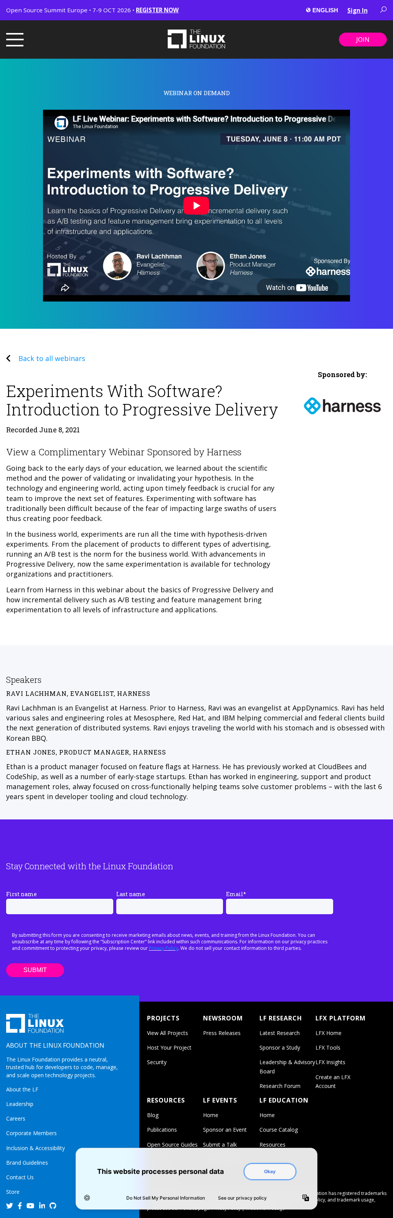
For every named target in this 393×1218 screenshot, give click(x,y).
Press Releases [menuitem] (222, 1033)
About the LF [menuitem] (22, 1089)
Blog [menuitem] (153, 1115)
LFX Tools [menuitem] (327, 1047)
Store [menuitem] (13, 1191)
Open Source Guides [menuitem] (172, 1144)
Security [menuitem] (157, 1062)
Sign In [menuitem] (357, 10)
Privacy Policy (163, 948)
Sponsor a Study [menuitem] (279, 1047)
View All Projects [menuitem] (167, 1033)
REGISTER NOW (157, 10)
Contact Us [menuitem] (20, 1177)
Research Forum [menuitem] (280, 1085)
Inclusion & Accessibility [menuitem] (35, 1148)
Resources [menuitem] (272, 1144)
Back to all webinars (51, 358)
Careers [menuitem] (15, 1118)
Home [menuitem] (210, 1115)
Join (363, 39)
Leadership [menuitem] (19, 1104)
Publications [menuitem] (162, 1129)
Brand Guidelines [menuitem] (27, 1162)
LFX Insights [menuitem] (330, 1062)
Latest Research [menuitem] (279, 1033)
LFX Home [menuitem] (328, 1033)
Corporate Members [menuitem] (31, 1133)
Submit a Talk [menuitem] (220, 1144)
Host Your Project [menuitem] (169, 1047)
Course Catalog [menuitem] (278, 1129)
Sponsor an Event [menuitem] (225, 1129)
